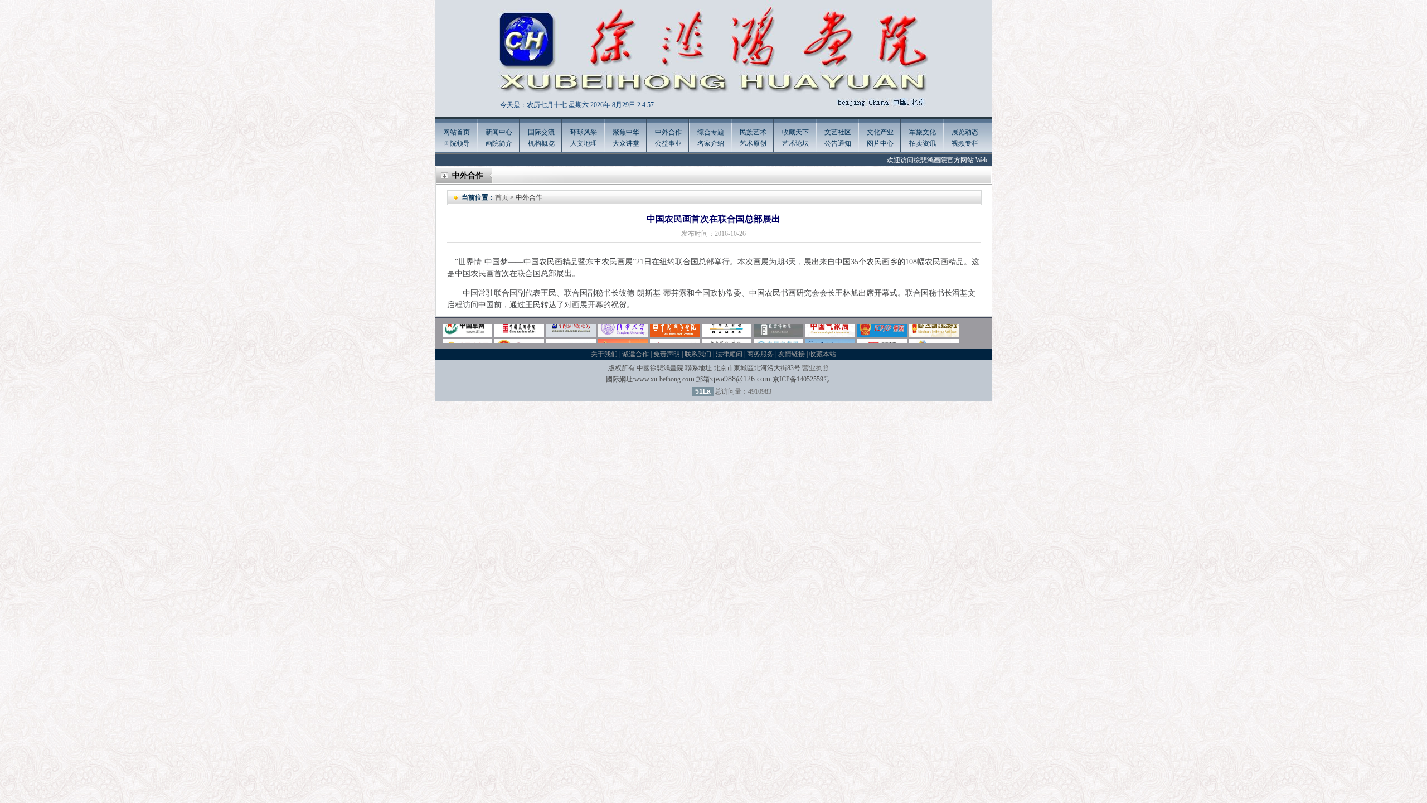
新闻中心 (499, 132)
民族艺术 (753, 132)
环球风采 (583, 132)
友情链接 (791, 354)
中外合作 (668, 132)
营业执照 (815, 368)
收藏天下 (795, 132)
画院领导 (456, 143)
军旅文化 (922, 132)
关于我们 (604, 354)
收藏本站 (822, 354)
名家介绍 (710, 143)
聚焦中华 (626, 132)
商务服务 (760, 354)
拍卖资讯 (922, 143)
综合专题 (710, 132)
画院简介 (499, 143)
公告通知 (837, 143)
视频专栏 (965, 143)
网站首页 (456, 132)
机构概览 (541, 143)
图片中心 (880, 143)
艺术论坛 (795, 143)
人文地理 (583, 143)
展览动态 (965, 132)
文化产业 (880, 132)
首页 (501, 197)
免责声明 (666, 354)
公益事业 (668, 143)
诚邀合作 (635, 354)
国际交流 (541, 132)
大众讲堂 (626, 143)
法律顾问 (729, 354)
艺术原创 (753, 143)
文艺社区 (837, 132)
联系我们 (698, 354)
